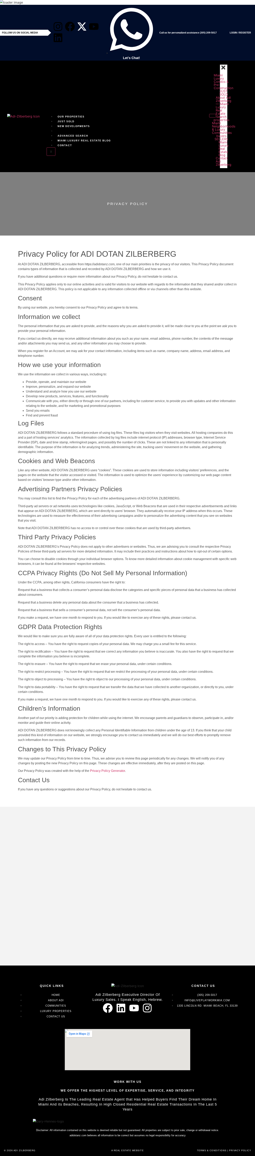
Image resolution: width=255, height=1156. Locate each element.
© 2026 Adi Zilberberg (20, 1150)
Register (245, 32)
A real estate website (127, 1150)
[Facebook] (70, 27)
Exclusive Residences (76, 131)
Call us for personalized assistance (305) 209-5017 (188, 32)
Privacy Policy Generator (107, 770)
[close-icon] (223, 69)
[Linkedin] (58, 38)
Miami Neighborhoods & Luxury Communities (223, 127)
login (233, 32)
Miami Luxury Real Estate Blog (84, 140)
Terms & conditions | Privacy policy (224, 1150)
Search (223, 116)
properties (223, 119)
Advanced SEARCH (73, 135)
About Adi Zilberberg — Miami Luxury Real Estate (223, 105)
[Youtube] (94, 27)
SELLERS (223, 139)
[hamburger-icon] (212, 115)
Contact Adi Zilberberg (223, 161)
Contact (65, 145)
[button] (223, 116)
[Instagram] (58, 27)
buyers (223, 135)
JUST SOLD (66, 121)
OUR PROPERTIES (71, 116)
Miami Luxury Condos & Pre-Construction (223, 82)
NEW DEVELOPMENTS (74, 126)
